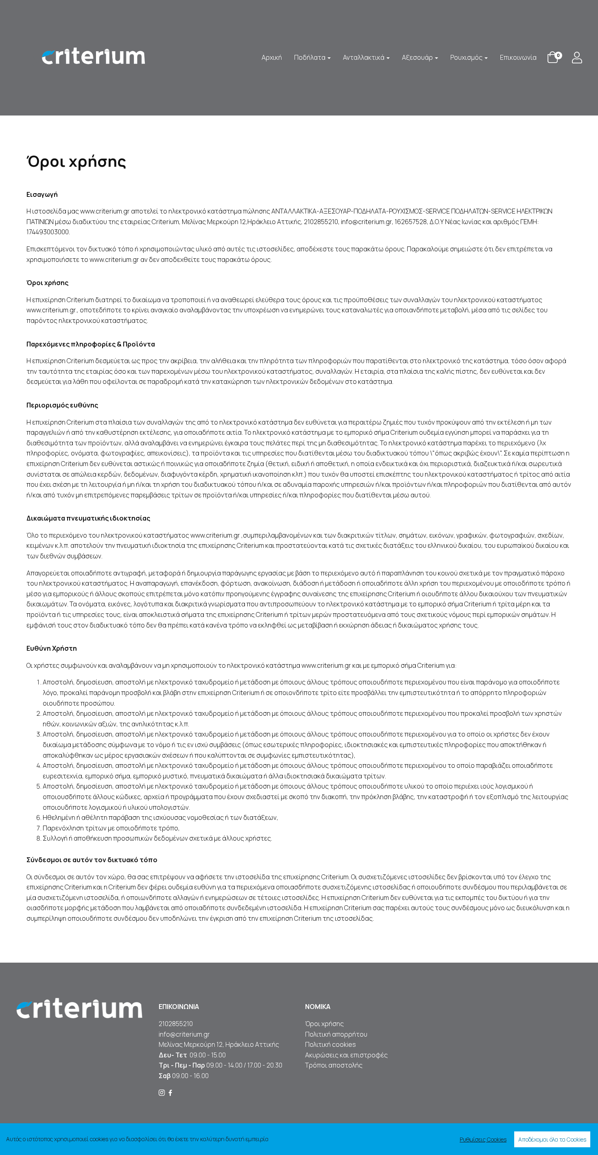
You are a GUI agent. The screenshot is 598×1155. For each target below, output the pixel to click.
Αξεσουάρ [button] (418, 57)
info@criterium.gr (184, 1034)
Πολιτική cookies (330, 1044)
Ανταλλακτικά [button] (364, 57)
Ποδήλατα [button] (310, 57)
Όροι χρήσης (324, 1023)
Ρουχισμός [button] (467, 57)
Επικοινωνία (518, 57)
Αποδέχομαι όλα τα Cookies (552, 1139)
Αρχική (272, 57)
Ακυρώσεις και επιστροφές (347, 1054)
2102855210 (176, 1023)
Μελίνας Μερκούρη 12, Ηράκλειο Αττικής (219, 1044)
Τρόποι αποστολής (333, 1065)
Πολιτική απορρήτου (336, 1034)
